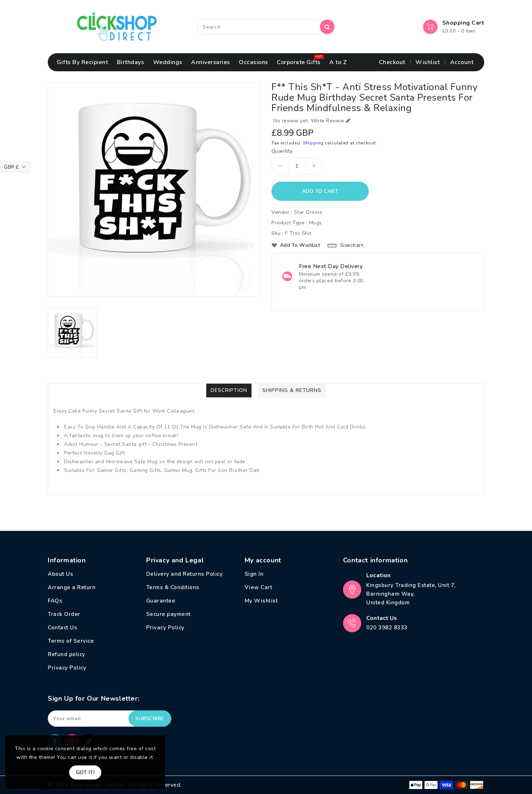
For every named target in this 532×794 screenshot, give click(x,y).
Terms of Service (71, 641)
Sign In (254, 574)
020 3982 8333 (387, 627)
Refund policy (66, 654)
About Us (60, 574)
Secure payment (168, 614)
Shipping (313, 143)
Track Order (64, 614)
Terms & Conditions (172, 587)
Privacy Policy (67, 667)
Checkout (392, 62)
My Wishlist (261, 600)
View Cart (259, 587)
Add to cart (320, 191)
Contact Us (62, 627)
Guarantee (161, 600)
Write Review (327, 120)
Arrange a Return (72, 587)
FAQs (55, 600)
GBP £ (11, 167)
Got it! (85, 772)
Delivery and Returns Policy (184, 574)
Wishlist (427, 62)
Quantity (281, 151)
